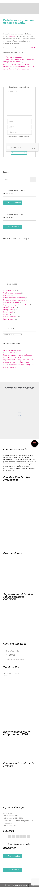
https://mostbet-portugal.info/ (14, 360)
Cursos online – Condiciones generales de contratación (18, 822)
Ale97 (5, 364)
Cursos (5, 676)
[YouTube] (24, 836)
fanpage (12, 36)
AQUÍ (33, 48)
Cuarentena (7, 295)
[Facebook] (9, 836)
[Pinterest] (17, 836)
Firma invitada (8, 312)
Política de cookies (10, 825)
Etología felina (8, 309)
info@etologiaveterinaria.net (14, 659)
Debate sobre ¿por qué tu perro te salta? (18, 21)
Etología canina (9, 307)
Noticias (6, 314)
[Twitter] (13, 836)
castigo (6, 62)
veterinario (25, 69)
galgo (12, 66)
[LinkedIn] (21, 836)
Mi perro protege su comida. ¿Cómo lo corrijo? (17, 356)
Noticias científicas (10, 317)
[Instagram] (28, 836)
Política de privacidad (10, 815)
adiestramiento (20, 59)
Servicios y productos (11, 673)
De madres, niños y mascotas (14, 300)
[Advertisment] (19, 259)
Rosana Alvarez (14, 69)
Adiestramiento (9, 290)
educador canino (22, 64)
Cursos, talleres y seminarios (14, 298)
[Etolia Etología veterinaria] (21, 1)
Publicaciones (8, 319)
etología (6, 66)
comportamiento (9, 64)
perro (23, 66)
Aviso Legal (7, 813)
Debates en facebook (14, 57)
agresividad (31, 59)
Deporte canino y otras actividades (16, 305)
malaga (18, 66)
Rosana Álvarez (9, 350)
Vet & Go (20, 350)
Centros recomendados (12, 293)
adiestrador (10, 59)
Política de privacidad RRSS (13, 818)
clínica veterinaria (16, 62)
